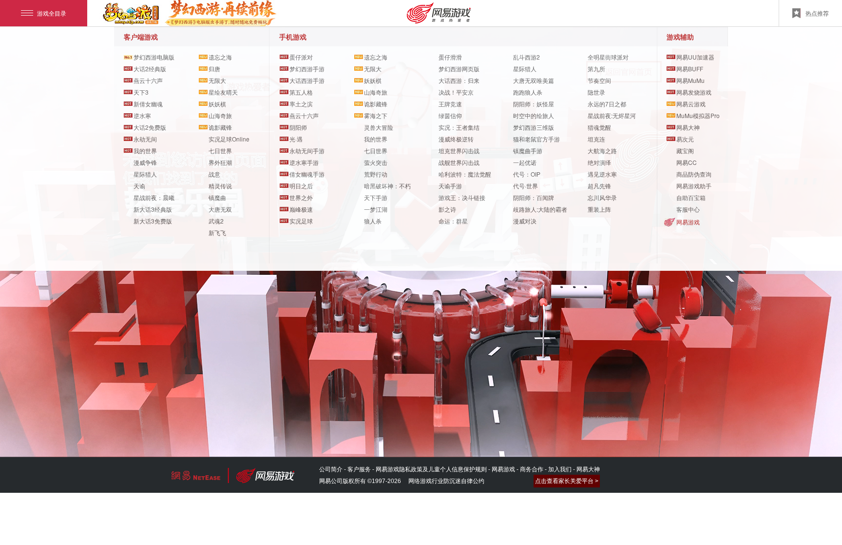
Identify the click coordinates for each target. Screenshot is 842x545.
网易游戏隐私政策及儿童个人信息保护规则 (431, 469)
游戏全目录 (51, 13)
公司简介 (331, 469)
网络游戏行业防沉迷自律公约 (446, 481)
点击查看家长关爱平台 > (566, 481)
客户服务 (359, 469)
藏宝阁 (685, 150)
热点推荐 (817, 13)
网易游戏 (688, 222)
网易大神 (588, 469)
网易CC (686, 162)
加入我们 (560, 469)
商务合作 (531, 469)
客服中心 (688, 209)
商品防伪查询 (693, 174)
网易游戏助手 (693, 186)
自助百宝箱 (691, 197)
